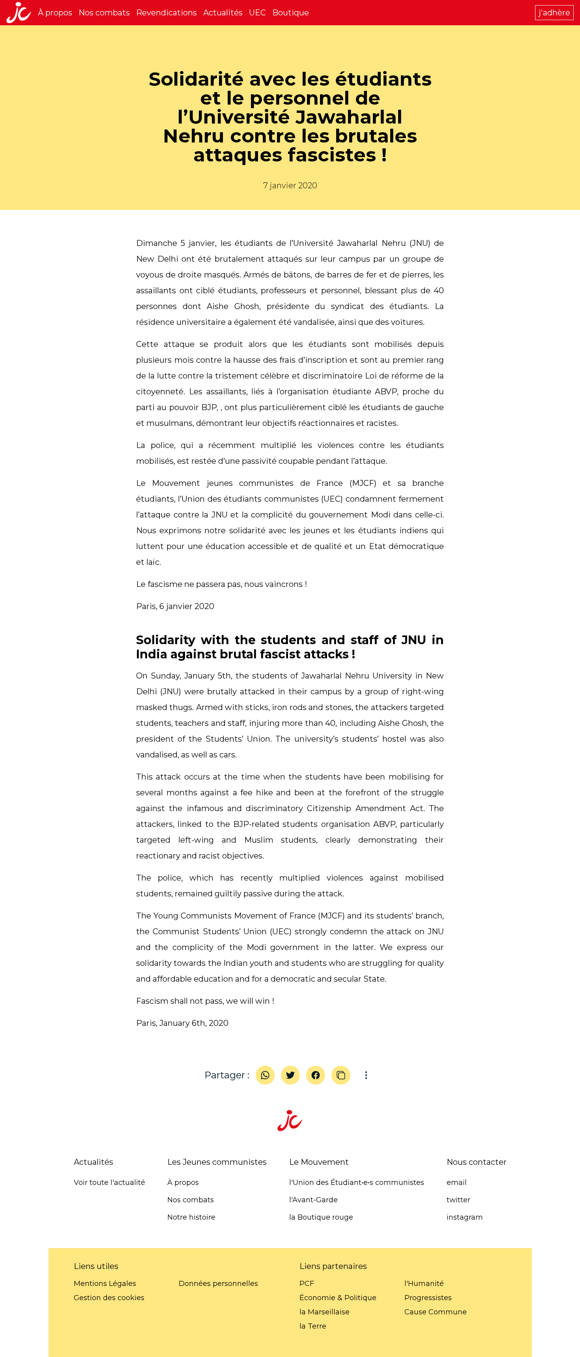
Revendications (166, 12)
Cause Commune (435, 1312)
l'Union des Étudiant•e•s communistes (356, 1182)
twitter (458, 1200)
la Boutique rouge (321, 1217)
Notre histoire (191, 1217)
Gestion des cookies (109, 1297)
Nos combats (104, 12)
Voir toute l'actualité (109, 1182)
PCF (306, 1283)
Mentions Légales (105, 1283)
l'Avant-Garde (313, 1200)
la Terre (312, 1326)
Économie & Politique (337, 1297)
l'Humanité (424, 1283)
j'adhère (554, 12)
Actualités (223, 12)
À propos (55, 12)
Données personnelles (218, 1283)
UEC (257, 12)
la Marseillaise (324, 1312)
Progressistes (428, 1297)
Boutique (290, 12)
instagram (465, 1217)
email (457, 1182)
